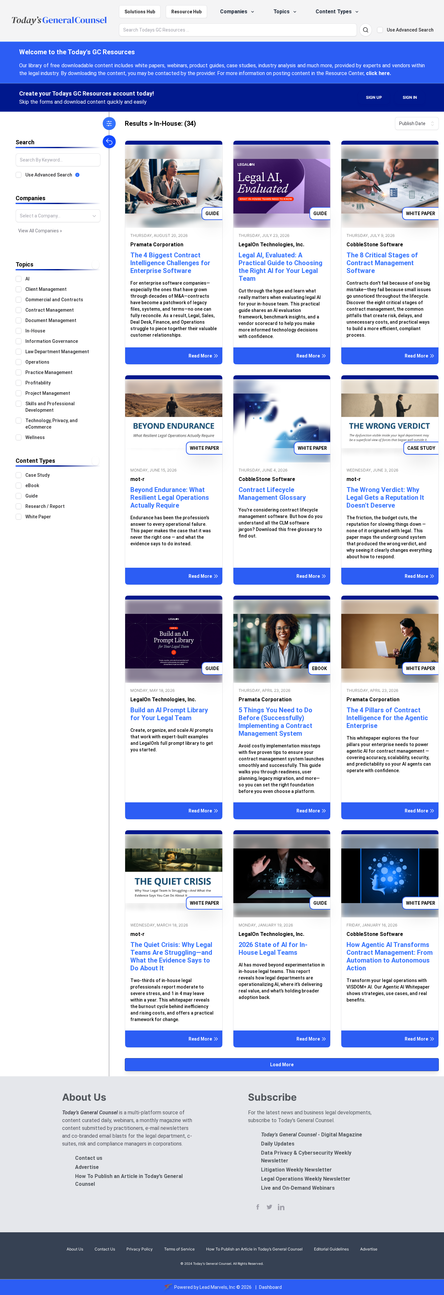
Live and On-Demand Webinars (298, 1188)
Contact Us (105, 1249)
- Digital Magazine (311, 1135)
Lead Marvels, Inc (217, 1287)
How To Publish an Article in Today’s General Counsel (254, 1249)
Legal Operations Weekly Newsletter (305, 1179)
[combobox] (58, 215)
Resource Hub (186, 11)
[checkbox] (380, 30)
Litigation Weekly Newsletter (296, 1170)
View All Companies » (40, 230)
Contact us (88, 1158)
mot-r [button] (137, 479)
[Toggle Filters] (109, 123)
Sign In (410, 97)
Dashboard (270, 1287)
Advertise (87, 1167)
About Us (75, 1249)
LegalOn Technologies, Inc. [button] (271, 244)
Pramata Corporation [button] (156, 244)
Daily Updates (277, 1144)
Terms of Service (179, 1249)
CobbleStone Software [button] (374, 244)
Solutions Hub (139, 11)
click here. (378, 73)
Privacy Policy (139, 1249)
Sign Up (374, 97)
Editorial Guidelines (331, 1249)
